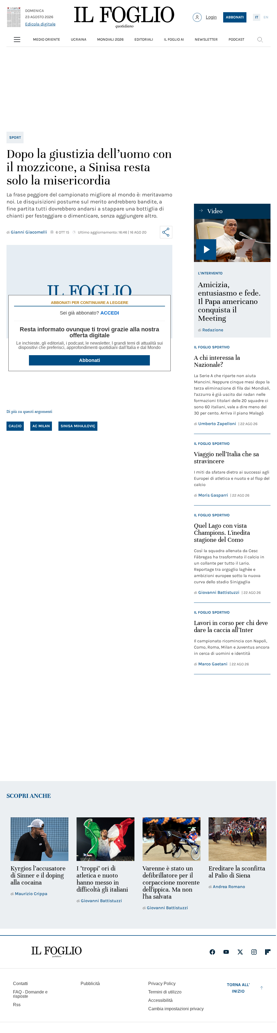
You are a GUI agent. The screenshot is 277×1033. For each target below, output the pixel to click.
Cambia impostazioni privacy (176, 1009)
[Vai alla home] (124, 17)
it (256, 17)
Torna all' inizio (238, 988)
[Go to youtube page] (226, 952)
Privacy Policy (162, 983)
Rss (17, 1004)
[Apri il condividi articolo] (166, 232)
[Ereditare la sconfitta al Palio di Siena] (237, 839)
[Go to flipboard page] (268, 952)
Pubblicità (90, 983)
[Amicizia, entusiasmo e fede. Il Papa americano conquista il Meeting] (232, 240)
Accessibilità (160, 1000)
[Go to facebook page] (212, 952)
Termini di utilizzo (165, 992)
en (265, 17)
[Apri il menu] (17, 39)
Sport (15, 137)
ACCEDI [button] (109, 313)
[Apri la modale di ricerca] (260, 39)
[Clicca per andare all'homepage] (56, 952)
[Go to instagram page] (254, 952)
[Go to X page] (240, 952)
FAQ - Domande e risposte (30, 994)
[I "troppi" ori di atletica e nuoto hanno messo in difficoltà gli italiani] (105, 839)
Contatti (20, 983)
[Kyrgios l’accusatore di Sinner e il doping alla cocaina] (39, 839)
